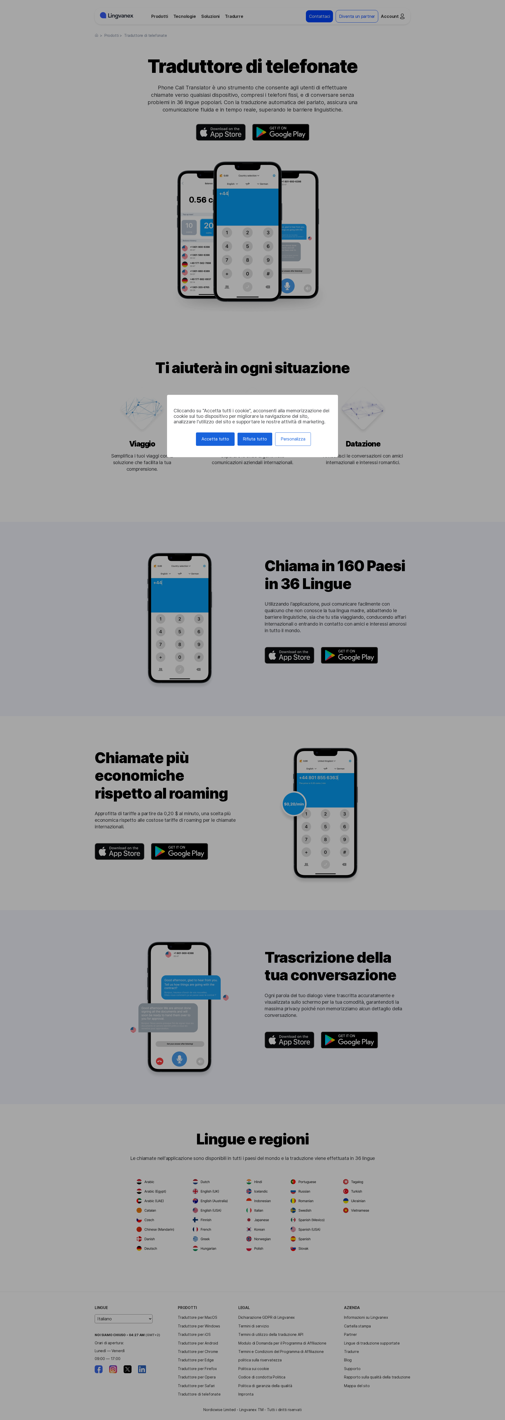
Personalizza (293, 439)
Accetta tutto (215, 439)
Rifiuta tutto (255, 439)
